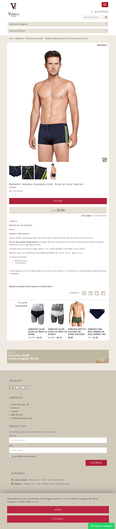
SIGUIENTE (102, 45)
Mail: (11, 446)
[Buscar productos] (105, 17)
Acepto (58, 510)
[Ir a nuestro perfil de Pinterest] (23, 387)
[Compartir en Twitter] (97, 294)
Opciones (58, 519)
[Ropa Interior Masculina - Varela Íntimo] (21, 10)
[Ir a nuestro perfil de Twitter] (17, 387)
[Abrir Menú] (105, 4)
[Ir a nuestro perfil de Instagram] (28, 387)
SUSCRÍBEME (96, 463)
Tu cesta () (101, 11)
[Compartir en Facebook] (103, 294)
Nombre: (13, 436)
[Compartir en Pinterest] (84, 294)
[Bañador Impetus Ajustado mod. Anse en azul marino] (58, 105)
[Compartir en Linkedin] (91, 294)
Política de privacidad (26, 456)
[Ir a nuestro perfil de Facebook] (11, 387)
